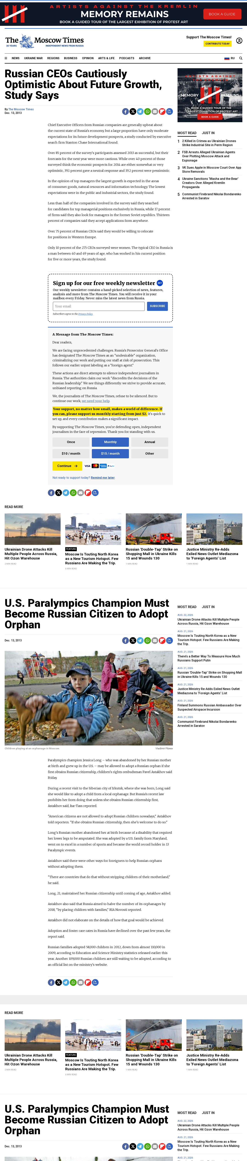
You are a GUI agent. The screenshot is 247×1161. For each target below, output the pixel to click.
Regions (53, 58)
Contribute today (218, 43)
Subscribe (157, 306)
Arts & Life (106, 58)
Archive (145, 58)
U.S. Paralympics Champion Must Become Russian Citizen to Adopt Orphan (87, 614)
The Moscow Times (21, 109)
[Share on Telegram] (140, 111)
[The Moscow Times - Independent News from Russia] (44, 41)
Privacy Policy (85, 313)
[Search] (240, 58)
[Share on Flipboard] (162, 111)
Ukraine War (33, 58)
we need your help (95, 401)
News (15, 58)
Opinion (88, 58)
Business (70, 58)
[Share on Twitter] (132, 111)
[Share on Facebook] (125, 111)
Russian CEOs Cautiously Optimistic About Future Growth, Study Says (83, 84)
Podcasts (126, 58)
